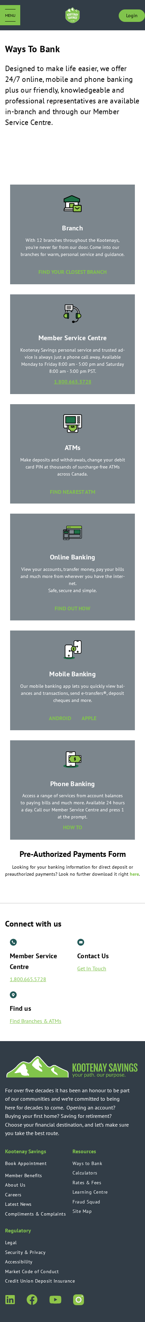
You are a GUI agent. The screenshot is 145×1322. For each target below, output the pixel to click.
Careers (13, 1195)
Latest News (18, 1204)
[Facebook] (31, 1299)
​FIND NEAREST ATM (72, 491)
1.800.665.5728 (72, 381)
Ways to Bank (87, 1163)
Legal (11, 1242)
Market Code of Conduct (32, 1271)
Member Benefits (23, 1175)
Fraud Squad (86, 1202)
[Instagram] (78, 1299)
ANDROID (65, 718)
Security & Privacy (25, 1252)
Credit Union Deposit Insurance (40, 1281)
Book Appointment (26, 1163)
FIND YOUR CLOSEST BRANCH (72, 271)
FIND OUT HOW (72, 608)
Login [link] (132, 15)
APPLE (89, 718)
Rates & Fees (86, 1183)
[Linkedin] (10, 1299)
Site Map (82, 1211)
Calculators (84, 1173)
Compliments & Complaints (35, 1214)
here (134, 874)
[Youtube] (55, 1299)
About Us (15, 1185)
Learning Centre (90, 1192)
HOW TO (72, 827)
